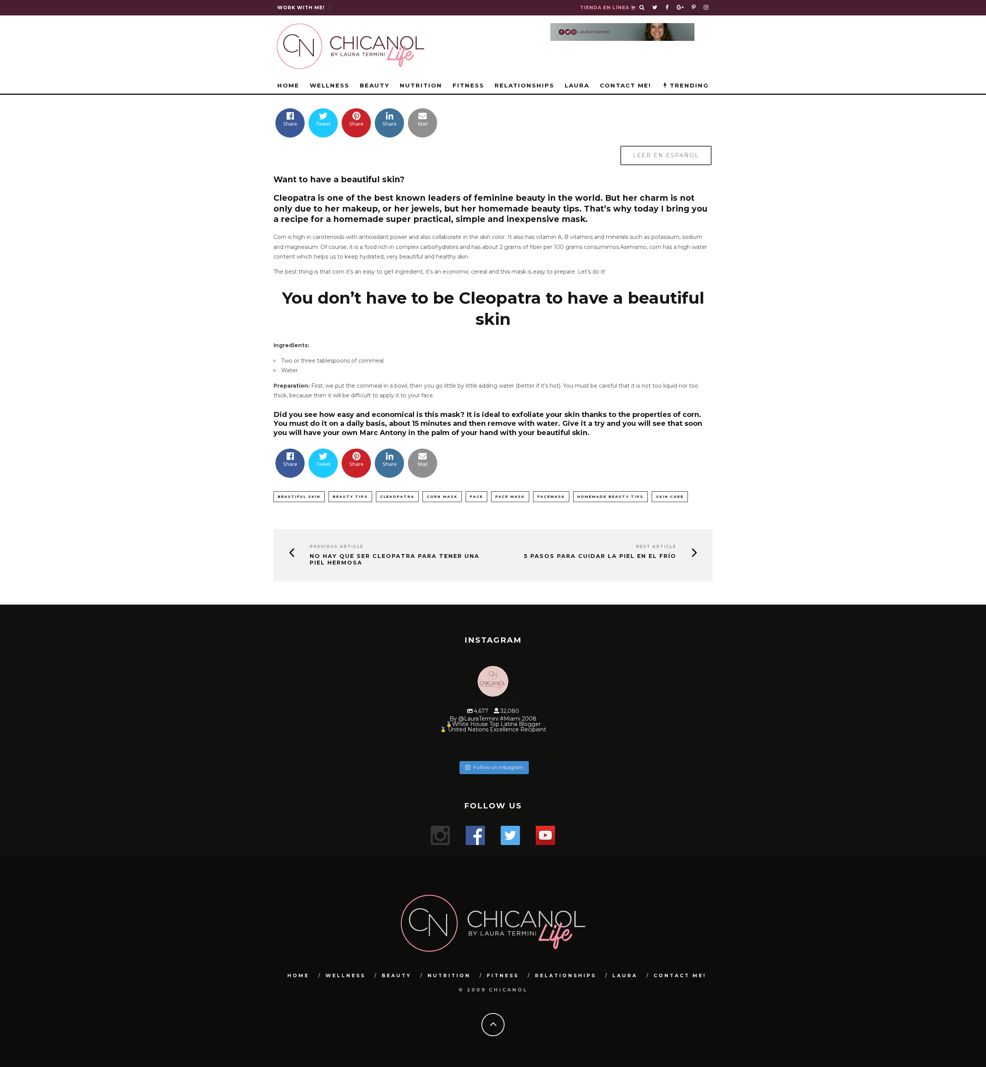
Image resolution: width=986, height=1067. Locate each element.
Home (288, 85)
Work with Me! (301, 7)
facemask (551, 496)
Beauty (374, 85)
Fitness (468, 85)
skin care (670, 496)
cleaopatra (397, 496)
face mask (510, 496)
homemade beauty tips (610, 496)
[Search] (642, 7)
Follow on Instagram (498, 767)
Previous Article (337, 546)
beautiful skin (299, 496)
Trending (688, 85)
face (476, 496)
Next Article (656, 546)
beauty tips (350, 496)
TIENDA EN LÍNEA (605, 7)
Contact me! (625, 85)
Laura (577, 85)
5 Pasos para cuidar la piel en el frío (600, 556)
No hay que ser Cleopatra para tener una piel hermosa (395, 559)
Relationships (524, 85)
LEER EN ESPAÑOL (666, 155)
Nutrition (421, 85)
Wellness (329, 85)
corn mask (442, 496)
